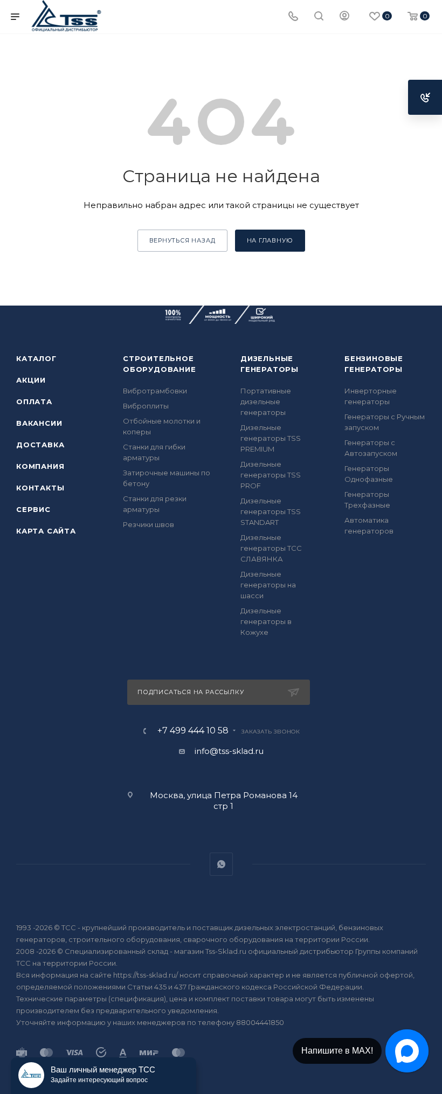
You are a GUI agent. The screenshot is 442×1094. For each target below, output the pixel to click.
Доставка (40, 444)
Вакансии (39, 423)
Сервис (33, 509)
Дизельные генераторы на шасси (268, 585)
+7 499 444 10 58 (193, 730)
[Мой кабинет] (344, 17)
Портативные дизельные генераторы (265, 401)
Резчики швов (148, 524)
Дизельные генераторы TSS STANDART (270, 511)
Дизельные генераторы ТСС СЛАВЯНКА (271, 548)
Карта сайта (46, 531)
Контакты (40, 487)
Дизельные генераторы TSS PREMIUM (270, 438)
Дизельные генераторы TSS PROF (270, 475)
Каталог (36, 358)
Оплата (34, 401)
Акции (31, 380)
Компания (40, 466)
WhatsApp (221, 864)
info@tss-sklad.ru (229, 751)
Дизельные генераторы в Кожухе (266, 621)
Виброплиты (146, 405)
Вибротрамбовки (155, 390)
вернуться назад (182, 240)
